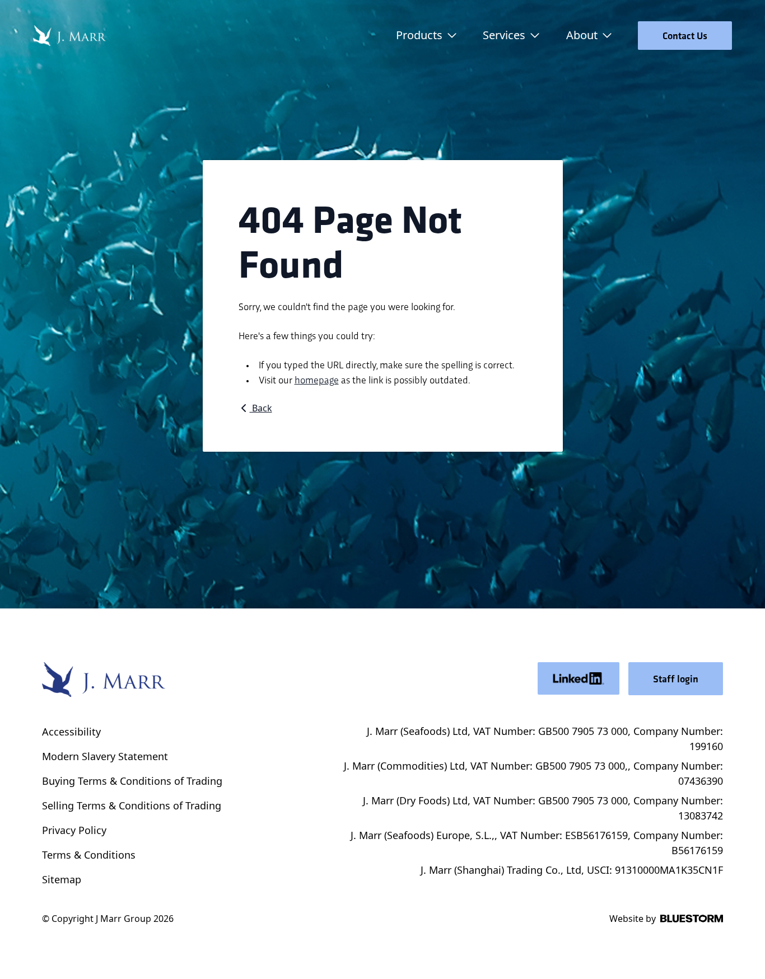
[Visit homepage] (69, 35)
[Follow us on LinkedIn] (578, 678)
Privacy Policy (74, 830)
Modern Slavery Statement (105, 756)
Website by (632, 918)
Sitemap (61, 879)
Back (261, 408)
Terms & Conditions (89, 854)
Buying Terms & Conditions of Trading (132, 781)
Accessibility (71, 731)
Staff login (675, 678)
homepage (317, 379)
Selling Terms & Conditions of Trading (131, 805)
